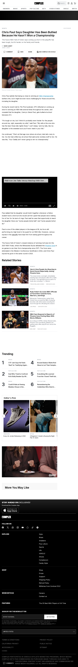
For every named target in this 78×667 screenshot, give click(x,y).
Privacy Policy (32, 623)
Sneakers (7, 434)
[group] (18, 206)
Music (10, 359)
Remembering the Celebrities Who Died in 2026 (45, 386)
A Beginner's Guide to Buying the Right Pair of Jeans (42, 437)
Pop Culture (12, 371)
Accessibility (8, 647)
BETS (44, 8)
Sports (4, 28)
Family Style (43, 563)
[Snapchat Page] (28, 527)
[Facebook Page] (3, 527)
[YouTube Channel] (23, 527)
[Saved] (68, 3)
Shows (41, 557)
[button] (5, 206)
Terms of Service (46, 623)
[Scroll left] (3, 416)
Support (42, 576)
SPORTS (23, 8)
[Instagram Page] (18, 527)
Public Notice (46, 644)
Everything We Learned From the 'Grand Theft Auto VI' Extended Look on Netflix (47, 375)
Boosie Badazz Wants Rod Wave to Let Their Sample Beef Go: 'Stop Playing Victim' (46, 364)
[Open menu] (4, 3)
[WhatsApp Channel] (13, 527)
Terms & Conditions (10, 640)
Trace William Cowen (37, 284)
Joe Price (33, 306)
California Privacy (10, 644)
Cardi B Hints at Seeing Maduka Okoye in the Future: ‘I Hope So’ (16, 386)
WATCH (74, 8)
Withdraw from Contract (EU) (49, 586)
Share (30, 52)
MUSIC (15, 8)
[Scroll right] (55, 416)
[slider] (29, 203)
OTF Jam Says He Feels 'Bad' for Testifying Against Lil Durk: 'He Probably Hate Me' (18, 364)
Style (32, 434)
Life (40, 550)
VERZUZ (66, 8)
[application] (29, 192)
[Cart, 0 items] (75, 3)
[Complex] (39, 3)
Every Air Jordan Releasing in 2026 (15, 436)
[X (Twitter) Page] (8, 527)
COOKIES (4, 651)
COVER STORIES (54, 8)
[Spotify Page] (37, 527)
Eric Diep (32, 329)
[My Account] (72, 3)
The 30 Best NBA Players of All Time (52, 603)
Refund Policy (44, 583)
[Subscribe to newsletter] (50, 617)
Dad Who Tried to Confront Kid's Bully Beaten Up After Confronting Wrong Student (18, 375)
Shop (41, 570)
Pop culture (43, 544)
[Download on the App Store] (10, 509)
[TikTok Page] (32, 527)
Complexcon (43, 560)
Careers (42, 593)
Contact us (43, 596)
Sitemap (43, 647)
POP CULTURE (34, 8)
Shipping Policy (44, 580)
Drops (41, 573)
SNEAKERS (6, 8)
